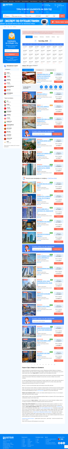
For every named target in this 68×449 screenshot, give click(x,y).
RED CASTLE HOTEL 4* (42, 94)
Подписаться (12, 54)
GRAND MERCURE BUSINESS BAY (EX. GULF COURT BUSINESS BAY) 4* (44, 329)
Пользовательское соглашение (51, 443)
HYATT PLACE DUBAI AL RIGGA (44, 340)
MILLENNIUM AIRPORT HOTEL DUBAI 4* (44, 141)
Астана (24, 440)
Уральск (29, 443)
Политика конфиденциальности (51, 439)
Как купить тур (48, 440)
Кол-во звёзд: (48, 15)
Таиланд (38, 442)
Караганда (24, 445)
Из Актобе (47, 36)
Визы (42, 11)
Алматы (24, 439)
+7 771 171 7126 (47, 5)
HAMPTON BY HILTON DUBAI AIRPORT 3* (43, 294)
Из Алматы (36, 36)
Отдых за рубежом (25, 1)
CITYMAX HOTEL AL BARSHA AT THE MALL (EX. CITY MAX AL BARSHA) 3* (44, 198)
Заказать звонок (57, 134)
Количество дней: (38, 15)
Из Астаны (42, 36)
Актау (23, 443)
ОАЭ (20, 11)
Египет (38, 440)
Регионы (37, 11)
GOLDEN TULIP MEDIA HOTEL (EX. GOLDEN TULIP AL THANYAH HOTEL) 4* (44, 167)
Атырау (29, 439)
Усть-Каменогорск (31, 445)
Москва (24, 441)
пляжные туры (59, 406)
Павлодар (29, 446)
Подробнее (59, 81)
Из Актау (53, 36)
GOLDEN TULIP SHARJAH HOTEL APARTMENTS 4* (44, 154)
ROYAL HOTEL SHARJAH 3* (43, 106)
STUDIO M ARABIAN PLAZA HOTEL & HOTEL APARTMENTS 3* (45, 256)
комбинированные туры (48, 407)
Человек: (54, 15)
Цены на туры (11, 1)
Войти (62, 1)
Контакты (44, 1)
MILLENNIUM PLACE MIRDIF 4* (44, 221)
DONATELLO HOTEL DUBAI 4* (43, 306)
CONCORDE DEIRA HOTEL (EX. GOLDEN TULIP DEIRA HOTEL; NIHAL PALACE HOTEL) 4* (43, 76)
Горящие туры (5, 1)
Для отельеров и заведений (50, 442)
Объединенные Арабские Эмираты (28, 418)
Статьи (47, 11)
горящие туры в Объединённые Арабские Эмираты (42, 412)
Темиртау (29, 442)
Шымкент (24, 446)
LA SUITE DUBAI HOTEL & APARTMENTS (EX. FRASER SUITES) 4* (45, 210)
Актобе (24, 442)
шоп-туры (41, 407)
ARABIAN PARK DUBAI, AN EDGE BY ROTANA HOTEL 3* (45, 120)
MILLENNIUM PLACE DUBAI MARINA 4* (43, 354)
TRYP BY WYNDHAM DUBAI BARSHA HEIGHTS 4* (45, 269)
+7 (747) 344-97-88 (36, 33)
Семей (29, 440)
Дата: (26, 15)
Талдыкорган (30, 441)
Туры (32, 11)
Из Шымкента (29, 36)
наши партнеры (40, 390)
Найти (62, 16)
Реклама (47, 441)
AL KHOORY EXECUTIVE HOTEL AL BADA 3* (44, 184)
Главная (5, 26)
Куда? (12, 15)
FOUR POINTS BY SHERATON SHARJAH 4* (43, 235)
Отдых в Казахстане (33, 1)
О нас (40, 1)
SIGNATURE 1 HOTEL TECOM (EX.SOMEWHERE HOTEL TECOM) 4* (44, 283)
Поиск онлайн (17, 1)
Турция (38, 439)
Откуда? (5, 15)
